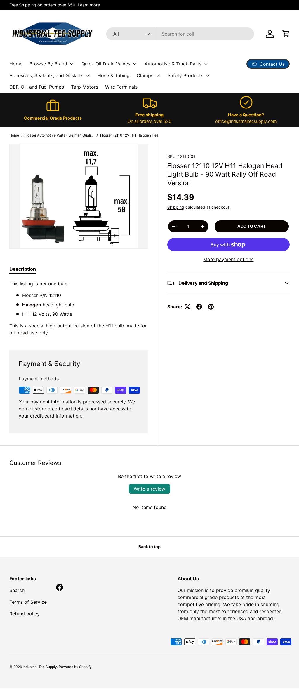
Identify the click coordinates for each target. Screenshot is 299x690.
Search (17, 590)
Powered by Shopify (75, 667)
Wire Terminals (121, 87)
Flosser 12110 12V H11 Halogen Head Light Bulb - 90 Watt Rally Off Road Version (135, 135)
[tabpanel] (78, 308)
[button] (286, 33)
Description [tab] (22, 269)
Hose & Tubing (114, 75)
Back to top (149, 546)
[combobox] (180, 33)
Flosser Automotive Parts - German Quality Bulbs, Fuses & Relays (60, 135)
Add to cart (251, 226)
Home (15, 64)
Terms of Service (28, 602)
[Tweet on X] (187, 307)
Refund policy (24, 614)
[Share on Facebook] (199, 307)
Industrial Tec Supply (40, 667)
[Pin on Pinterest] (211, 307)
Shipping (175, 207)
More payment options (228, 259)
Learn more (89, 4)
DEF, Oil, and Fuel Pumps (36, 87)
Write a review (149, 489)
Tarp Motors (84, 87)
